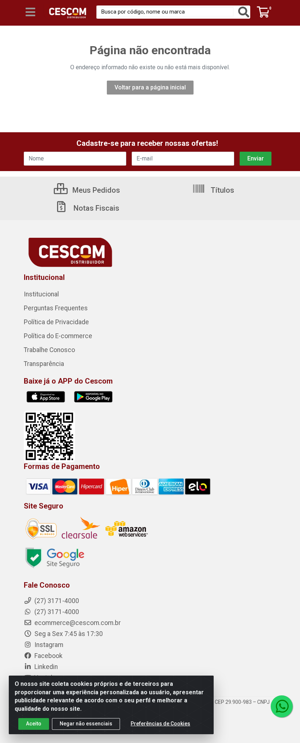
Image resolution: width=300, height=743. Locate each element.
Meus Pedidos (95, 190)
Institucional (41, 294)
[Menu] (30, 12)
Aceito (33, 724)
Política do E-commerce (58, 336)
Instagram (48, 644)
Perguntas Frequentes (56, 308)
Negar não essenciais (86, 724)
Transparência (44, 363)
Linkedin (45, 666)
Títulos (221, 190)
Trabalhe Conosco (49, 350)
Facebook (48, 655)
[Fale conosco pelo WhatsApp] (282, 706)
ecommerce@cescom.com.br (77, 622)
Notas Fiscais (95, 208)
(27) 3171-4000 (56, 612)
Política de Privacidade (56, 322)
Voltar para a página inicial (150, 87)
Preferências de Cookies (160, 724)
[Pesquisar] (243, 12)
